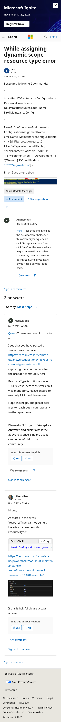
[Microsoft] (30, 37)
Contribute (9, 702)
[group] (30, 547)
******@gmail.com (16, 165)
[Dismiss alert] (55, 5)
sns (13, 69)
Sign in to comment (15, 289)
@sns (19, 230)
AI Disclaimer (10, 698)
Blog (48, 698)
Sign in (54, 36)
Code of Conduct (12, 712)
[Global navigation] (3, 37)
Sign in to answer (14, 662)
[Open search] (45, 37)
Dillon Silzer (21, 496)
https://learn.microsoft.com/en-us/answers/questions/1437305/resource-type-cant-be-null (30, 359)
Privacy (23, 702)
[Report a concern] (7, 207)
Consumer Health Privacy (17, 707)
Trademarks (35, 712)
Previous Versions (32, 698)
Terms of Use (45, 707)
